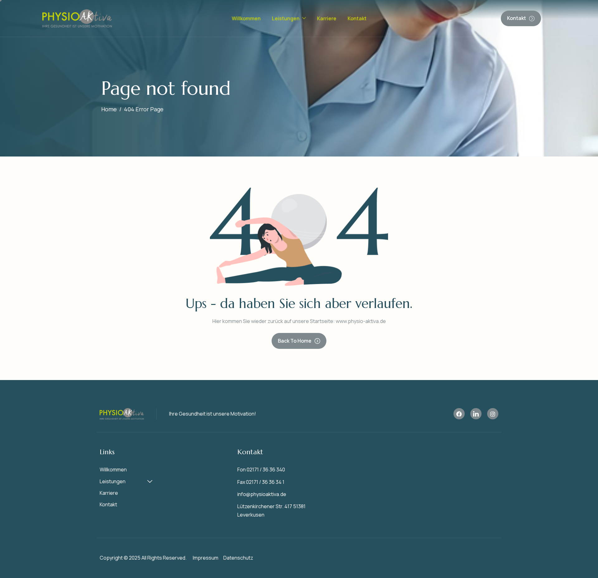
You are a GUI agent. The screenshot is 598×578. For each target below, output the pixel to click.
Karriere (326, 18)
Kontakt (357, 18)
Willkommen (246, 18)
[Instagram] (492, 413)
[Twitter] (459, 413)
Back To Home (294, 340)
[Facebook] (476, 413)
